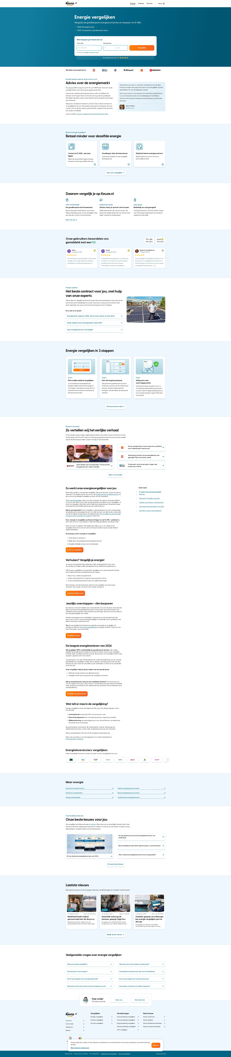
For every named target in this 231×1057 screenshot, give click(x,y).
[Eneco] (132, 760)
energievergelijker (76, 500)
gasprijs (70, 87)
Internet (141, 3)
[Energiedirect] (95, 760)
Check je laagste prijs (75, 593)
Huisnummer (107, 43)
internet (93, 824)
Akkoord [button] (156, 1045)
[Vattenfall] (144, 760)
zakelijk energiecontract (91, 52)
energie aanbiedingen (89, 627)
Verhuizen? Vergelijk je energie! (149, 498)
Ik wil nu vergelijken (74, 550)
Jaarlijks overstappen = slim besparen (151, 502)
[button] (161, 3)
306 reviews (149, 241)
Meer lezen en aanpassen (80, 1048)
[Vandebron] (108, 760)
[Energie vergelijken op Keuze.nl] (71, 3)
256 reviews (160, 241)
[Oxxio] (120, 760)
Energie (132, 3)
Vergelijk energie (73, 635)
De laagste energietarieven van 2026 (151, 506)
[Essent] (157, 760)
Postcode (80, 43)
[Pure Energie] (83, 760)
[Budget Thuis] (71, 760)
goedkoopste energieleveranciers (107, 494)
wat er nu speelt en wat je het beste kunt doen (92, 114)
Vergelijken (142, 48)
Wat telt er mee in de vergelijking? (150, 510)
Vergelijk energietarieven (76, 694)
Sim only (150, 3)
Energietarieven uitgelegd (74, 739)
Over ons (118, 1000)
